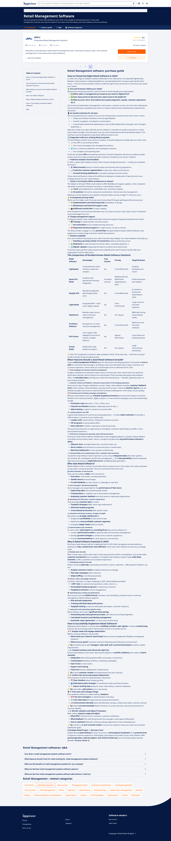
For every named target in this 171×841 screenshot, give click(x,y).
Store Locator (62, 785)
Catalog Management (123, 785)
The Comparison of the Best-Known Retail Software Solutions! (40, 84)
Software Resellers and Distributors (48, 795)
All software (30, 27)
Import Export (71, 795)
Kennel (125, 795)
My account (113, 819)
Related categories (75, 27)
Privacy (24, 820)
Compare (132, 57)
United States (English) (125, 833)
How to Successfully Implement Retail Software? (39, 104)
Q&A (60, 27)
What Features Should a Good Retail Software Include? (41, 90)
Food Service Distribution (101, 785)
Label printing (84, 790)
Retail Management (46, 785)
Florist (61, 790)
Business (139, 790)
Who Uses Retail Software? (35, 95)
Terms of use (26, 828)
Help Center (113, 823)
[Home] (24, 10)
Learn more (131, 51)
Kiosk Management (47, 790)
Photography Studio (80, 785)
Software (68, 823)
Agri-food (71, 790)
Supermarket (113, 795)
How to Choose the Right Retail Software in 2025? (40, 78)
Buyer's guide (47, 27)
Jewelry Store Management (121, 790)
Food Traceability (97, 795)
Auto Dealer (29, 785)
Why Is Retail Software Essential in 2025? (40, 99)
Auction (83, 795)
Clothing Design (100, 790)
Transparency (26, 824)
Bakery (27, 795)
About (67, 819)
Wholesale (136, 795)
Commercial (31, 10)
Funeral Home (30, 790)
